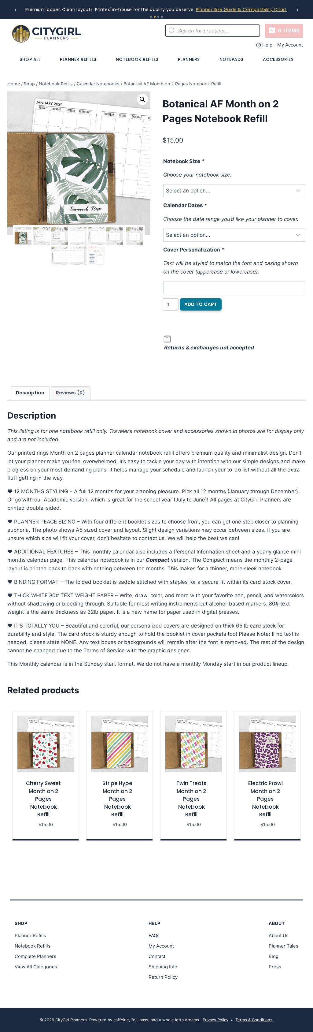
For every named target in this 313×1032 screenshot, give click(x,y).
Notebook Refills (137, 59)
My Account (290, 45)
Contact (157, 956)
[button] (142, 99)
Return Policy (163, 977)
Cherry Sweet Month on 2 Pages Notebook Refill (43, 799)
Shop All (30, 59)
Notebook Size (183, 161)
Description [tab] (30, 392)
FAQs (154, 935)
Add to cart (200, 304)
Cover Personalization (193, 250)
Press (275, 967)
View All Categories (36, 967)
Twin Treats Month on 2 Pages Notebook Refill (191, 799)
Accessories (278, 59)
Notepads (231, 59)
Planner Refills (78, 59)
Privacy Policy (215, 1019)
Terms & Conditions (253, 1019)
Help (267, 45)
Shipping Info (163, 967)
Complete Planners (35, 956)
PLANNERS (189, 59)
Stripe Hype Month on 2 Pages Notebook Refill (117, 799)
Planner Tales (283, 946)
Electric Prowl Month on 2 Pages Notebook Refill (265, 799)
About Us (279, 935)
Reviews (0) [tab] (70, 392)
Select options (45, 833)
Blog (273, 956)
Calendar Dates (185, 205)
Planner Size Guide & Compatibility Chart (241, 9)
